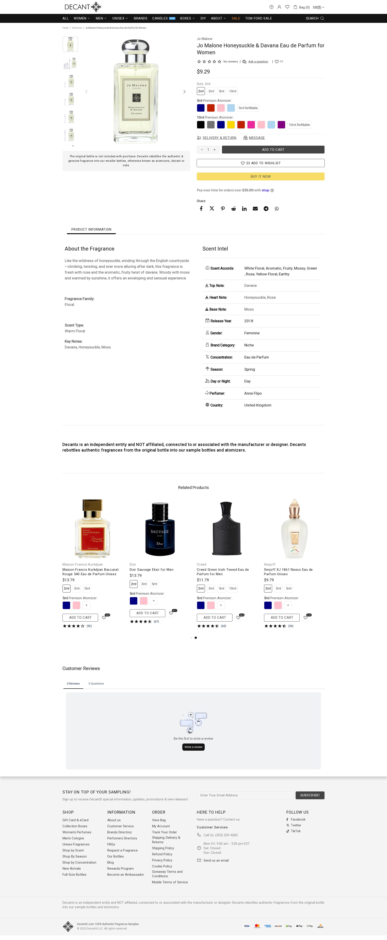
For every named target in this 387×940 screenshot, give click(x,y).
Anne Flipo (253, 393)
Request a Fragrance (122, 850)
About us (114, 820)
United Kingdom (257, 405)
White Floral (254, 268)
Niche (249, 345)
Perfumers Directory (122, 838)
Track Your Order (164, 832)
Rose (250, 274)
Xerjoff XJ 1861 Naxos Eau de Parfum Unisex (288, 572)
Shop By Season (74, 856)
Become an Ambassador (125, 875)
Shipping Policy (163, 848)
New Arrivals (71, 869)
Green (312, 268)
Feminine (77, 28)
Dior (133, 564)
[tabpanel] (227, 566)
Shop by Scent (73, 850)
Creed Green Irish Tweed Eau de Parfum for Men (223, 572)
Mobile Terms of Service (170, 882)
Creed (201, 564)
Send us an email (216, 860)
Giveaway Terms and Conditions (167, 874)
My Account (161, 826)
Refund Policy (162, 854)
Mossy (299, 268)
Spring (249, 369)
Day (247, 381)
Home (65, 28)
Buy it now (261, 177)
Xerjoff (269, 564)
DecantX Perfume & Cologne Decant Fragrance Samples (74, 6)
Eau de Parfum (256, 357)
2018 (248, 321)
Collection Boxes (74, 826)
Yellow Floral (266, 274)
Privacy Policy (162, 860)
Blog (110, 862)
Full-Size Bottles (74, 875)
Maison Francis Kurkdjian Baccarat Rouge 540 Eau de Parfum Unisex (90, 572)
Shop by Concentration (79, 862)
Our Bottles (115, 856)
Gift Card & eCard (75, 820)
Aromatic (274, 268)
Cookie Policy (162, 866)
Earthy (284, 274)
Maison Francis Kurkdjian (82, 564)
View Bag (159, 820)
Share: (201, 201)
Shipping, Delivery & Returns (166, 840)
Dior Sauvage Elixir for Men (151, 570)
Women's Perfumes (76, 832)
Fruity (287, 268)
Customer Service (120, 826)
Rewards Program (120, 869)
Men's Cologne (73, 838)
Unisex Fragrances (76, 844)
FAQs (111, 844)
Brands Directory (119, 832)
